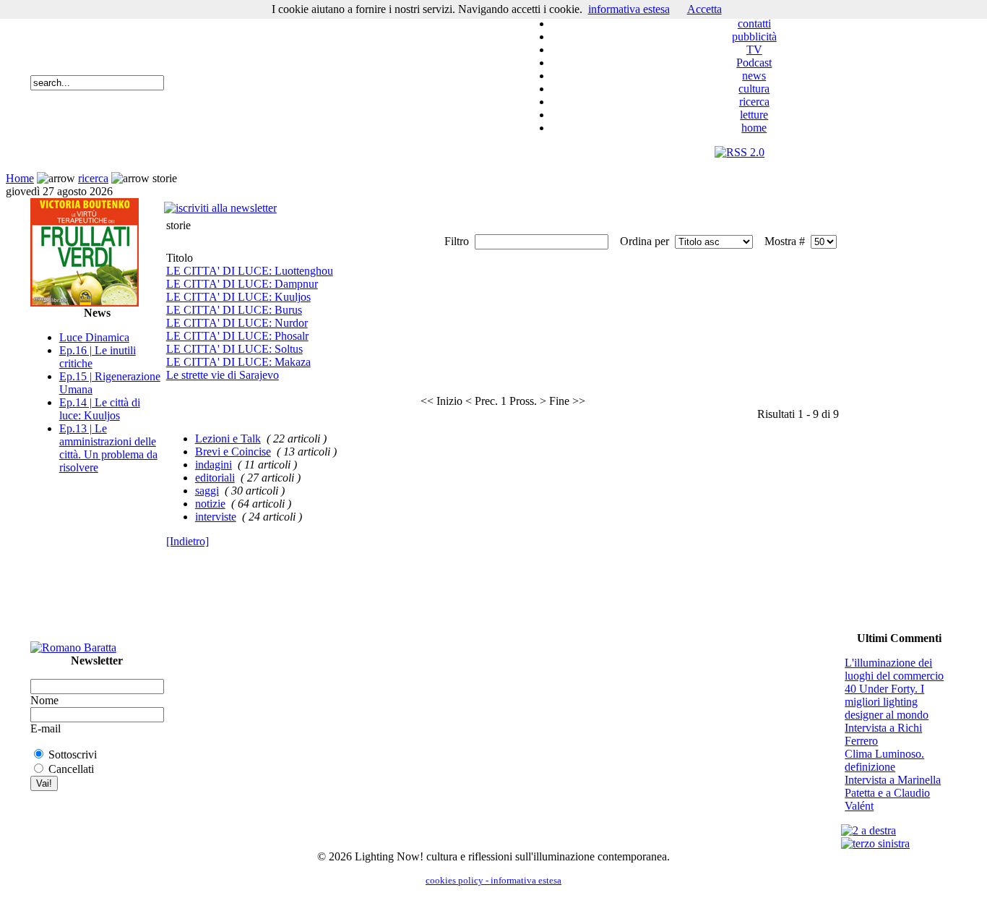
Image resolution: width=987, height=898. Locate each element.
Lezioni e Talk (228, 438)
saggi (207, 490)
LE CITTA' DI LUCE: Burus (234, 310)
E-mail (45, 728)
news (754, 75)
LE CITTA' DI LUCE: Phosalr (237, 336)
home (754, 127)
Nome (44, 700)
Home (20, 178)
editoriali (215, 477)
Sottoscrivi (72, 754)
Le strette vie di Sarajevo (222, 375)
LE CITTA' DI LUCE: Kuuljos (238, 297)
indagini (213, 464)
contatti (754, 23)
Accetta (704, 9)
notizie (210, 503)
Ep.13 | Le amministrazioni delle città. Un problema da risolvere (108, 448)
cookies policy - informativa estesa (493, 880)
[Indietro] (187, 541)
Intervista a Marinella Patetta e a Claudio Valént (893, 793)
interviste (215, 516)
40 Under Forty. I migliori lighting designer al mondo (886, 702)
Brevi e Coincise (233, 451)
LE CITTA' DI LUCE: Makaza (238, 362)
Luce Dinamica (94, 337)
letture (754, 114)
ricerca (754, 101)
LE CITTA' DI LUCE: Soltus (234, 349)
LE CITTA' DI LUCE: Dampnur (242, 284)
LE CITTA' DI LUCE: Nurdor (237, 323)
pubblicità (754, 36)
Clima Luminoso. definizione (884, 760)
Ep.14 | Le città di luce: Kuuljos (99, 409)
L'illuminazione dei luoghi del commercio (894, 669)
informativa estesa (629, 9)
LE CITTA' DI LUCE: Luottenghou (249, 271)
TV (754, 49)
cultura (754, 88)
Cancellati (71, 769)
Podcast (754, 62)
